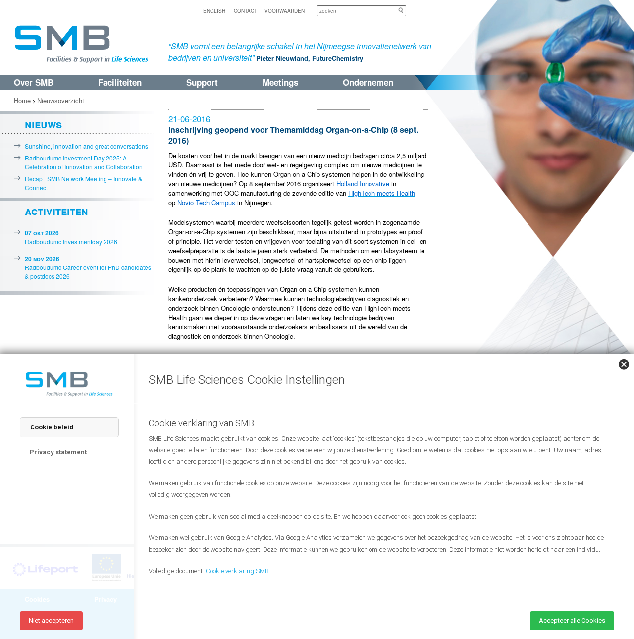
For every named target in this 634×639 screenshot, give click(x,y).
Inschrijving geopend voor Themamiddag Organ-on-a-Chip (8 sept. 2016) (293, 135)
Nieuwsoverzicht (60, 100)
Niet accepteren (51, 620)
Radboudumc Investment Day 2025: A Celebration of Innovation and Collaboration (84, 162)
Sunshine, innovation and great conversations (86, 146)
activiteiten (56, 210)
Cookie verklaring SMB (237, 571)
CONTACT (245, 10)
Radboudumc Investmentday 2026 (71, 237)
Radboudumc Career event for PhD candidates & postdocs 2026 (88, 267)
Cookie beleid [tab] (51, 427)
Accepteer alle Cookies (572, 620)
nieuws (43, 124)
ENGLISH (214, 10)
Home (22, 100)
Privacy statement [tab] (58, 452)
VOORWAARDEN (284, 10)
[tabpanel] (376, 508)
